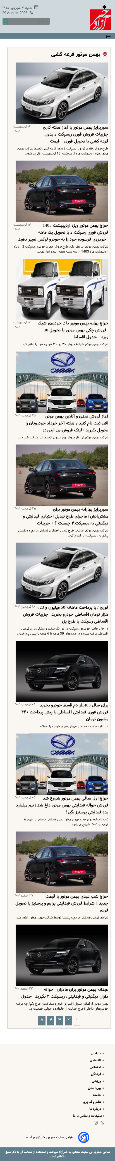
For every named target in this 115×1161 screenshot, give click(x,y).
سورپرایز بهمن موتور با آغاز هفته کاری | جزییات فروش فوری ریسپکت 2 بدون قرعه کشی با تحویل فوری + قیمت (74, 134)
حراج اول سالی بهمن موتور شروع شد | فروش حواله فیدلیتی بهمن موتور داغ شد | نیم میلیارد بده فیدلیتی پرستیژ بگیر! (62, 805)
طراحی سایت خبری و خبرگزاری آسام (49, 1137)
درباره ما (95, 1109)
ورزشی (97, 1081)
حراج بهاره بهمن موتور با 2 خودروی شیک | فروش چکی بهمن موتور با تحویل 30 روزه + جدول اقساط (73, 330)
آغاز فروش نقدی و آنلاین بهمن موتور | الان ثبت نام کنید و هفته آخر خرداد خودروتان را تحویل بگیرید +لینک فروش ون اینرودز (66, 423)
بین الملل (95, 1088)
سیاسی (96, 1053)
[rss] (30, 14)
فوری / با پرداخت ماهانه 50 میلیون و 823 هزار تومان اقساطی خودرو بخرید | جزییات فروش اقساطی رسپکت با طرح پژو (65, 615)
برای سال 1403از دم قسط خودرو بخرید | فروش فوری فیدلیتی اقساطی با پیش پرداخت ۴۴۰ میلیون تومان (64, 712)
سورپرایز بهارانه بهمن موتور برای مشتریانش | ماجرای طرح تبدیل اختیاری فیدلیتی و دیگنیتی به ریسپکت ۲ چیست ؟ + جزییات (65, 516)
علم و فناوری (92, 1102)
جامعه (97, 1095)
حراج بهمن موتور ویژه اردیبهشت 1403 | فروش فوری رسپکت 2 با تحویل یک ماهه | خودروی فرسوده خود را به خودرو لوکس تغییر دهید (63, 233)
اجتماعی (96, 1067)
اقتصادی (96, 1060)
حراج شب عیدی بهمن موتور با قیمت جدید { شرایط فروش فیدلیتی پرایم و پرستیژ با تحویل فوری (61, 903)
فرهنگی (96, 1074)
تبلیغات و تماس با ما (87, 1115)
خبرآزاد (63, 1152)
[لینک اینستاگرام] (97, 1123)
